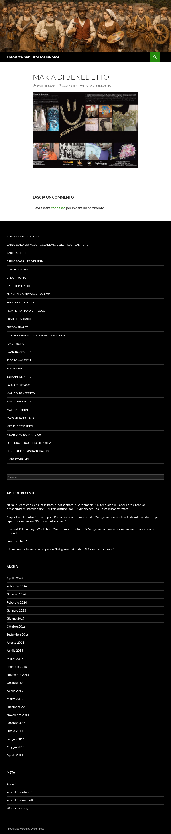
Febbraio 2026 (17, 586)
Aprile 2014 (15, 755)
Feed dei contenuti (19, 792)
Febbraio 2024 (17, 602)
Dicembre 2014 (17, 707)
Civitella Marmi (18, 269)
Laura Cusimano (18, 385)
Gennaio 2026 (16, 594)
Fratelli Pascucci (19, 319)
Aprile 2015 (15, 691)
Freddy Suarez (17, 327)
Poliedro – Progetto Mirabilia (29, 442)
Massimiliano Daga (20, 418)
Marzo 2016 (15, 658)
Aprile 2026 (15, 578)
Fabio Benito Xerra (20, 302)
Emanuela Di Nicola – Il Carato (29, 294)
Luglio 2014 (15, 731)
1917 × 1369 (69, 85)
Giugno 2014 (15, 739)
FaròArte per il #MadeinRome (33, 56)
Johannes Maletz (19, 376)
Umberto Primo (18, 459)
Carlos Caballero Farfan (25, 261)
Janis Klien (14, 368)
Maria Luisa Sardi (19, 401)
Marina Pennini (18, 409)
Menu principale (165, 57)
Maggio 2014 (16, 747)
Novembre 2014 (18, 715)
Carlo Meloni (16, 253)
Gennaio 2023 (16, 610)
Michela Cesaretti (20, 426)
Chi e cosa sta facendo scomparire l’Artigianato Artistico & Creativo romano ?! (61, 549)
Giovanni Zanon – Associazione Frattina (36, 335)
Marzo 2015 (15, 699)
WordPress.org (17, 808)
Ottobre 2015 (16, 683)
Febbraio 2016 (17, 666)
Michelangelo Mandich (24, 434)
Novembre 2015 (18, 674)
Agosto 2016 (15, 642)
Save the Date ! (17, 541)
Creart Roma (16, 277)
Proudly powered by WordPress (25, 828)
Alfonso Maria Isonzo (23, 236)
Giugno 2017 (15, 618)
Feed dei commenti (20, 800)
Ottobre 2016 (16, 626)
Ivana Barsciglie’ (19, 352)
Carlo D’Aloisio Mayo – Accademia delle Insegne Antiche (47, 244)
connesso (58, 208)
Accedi (11, 784)
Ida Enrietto (16, 343)
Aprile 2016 (15, 650)
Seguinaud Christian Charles (28, 451)
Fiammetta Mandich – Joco (26, 310)
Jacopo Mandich (19, 360)
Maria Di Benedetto (97, 85)
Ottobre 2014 (16, 723)
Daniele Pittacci (18, 286)
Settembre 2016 (18, 634)
